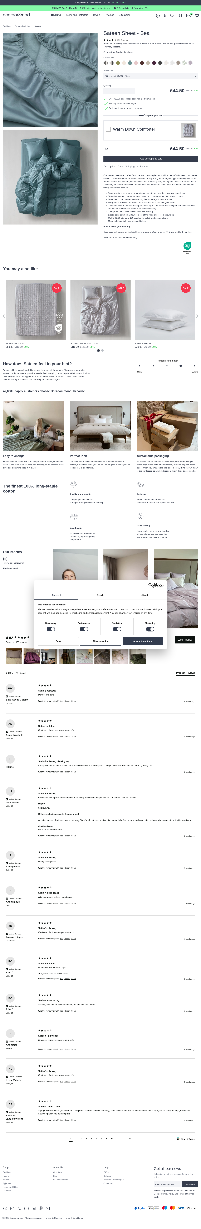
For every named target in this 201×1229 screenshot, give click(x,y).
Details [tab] (100, 595)
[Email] (47, 1208)
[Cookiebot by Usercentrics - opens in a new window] (150, 585)
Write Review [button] (185, 640)
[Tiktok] (40, 1208)
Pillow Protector (143, 343)
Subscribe (190, 1184)
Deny (58, 641)
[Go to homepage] (16, 14)
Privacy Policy (167, 1194)
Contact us (108, 1183)
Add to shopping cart (151, 158)
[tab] (109, 166)
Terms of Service (186, 1194)
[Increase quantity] (132, 91)
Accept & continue (142, 641)
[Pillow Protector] (165, 310)
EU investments (60, 1179)
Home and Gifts (10, 1187)
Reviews (7, 1190)
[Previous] (3, 316)
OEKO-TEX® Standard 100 (120, 218)
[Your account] (180, 15)
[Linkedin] (33, 1208)
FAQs (106, 1172)
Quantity (107, 85)
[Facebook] (6, 1208)
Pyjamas (7, 1183)
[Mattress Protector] (36, 310)
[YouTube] (26, 1208)
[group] (21, 638)
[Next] (197, 316)
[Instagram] (12, 1208)
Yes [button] (61, 701)
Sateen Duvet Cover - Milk (84, 343)
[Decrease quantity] (106, 91)
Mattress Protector (15, 343)
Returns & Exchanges (113, 1179)
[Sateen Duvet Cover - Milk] (100, 310)
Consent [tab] (56, 595)
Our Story (57, 1172)
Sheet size (108, 70)
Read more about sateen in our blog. (120, 237)
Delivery (107, 1176)
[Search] (172, 15)
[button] (150, 40)
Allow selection (100, 641)
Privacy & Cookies (53, 1218)
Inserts (6, 1176)
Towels (6, 1179)
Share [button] (73, 701)
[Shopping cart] (197, 15)
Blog (55, 1176)
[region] (100, 316)
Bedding (7, 1172)
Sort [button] (8, 673)
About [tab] (144, 595)
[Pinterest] (19, 1208)
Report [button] (67, 701)
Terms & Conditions (74, 1218)
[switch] (84, 629)
